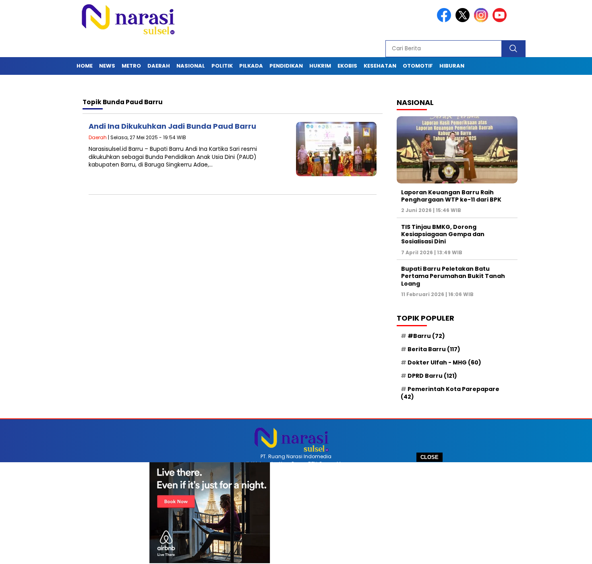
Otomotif (418, 66)
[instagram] (482, 20)
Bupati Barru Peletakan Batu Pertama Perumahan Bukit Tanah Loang (453, 276)
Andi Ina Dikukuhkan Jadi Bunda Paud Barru (172, 126)
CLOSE (429, 457)
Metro (131, 66)
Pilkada (251, 66)
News (107, 66)
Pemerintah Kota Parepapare (450, 392)
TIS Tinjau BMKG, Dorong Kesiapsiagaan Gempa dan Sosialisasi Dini (442, 234)
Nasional (190, 66)
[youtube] (501, 20)
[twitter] (463, 20)
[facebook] (445, 20)
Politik (222, 66)
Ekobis (347, 66)
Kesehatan (380, 66)
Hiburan (451, 66)
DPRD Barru (432, 375)
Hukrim (320, 66)
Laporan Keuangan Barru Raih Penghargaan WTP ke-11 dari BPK (451, 196)
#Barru (426, 336)
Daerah (158, 66)
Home (85, 66)
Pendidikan (286, 66)
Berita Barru (434, 349)
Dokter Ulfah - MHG (444, 362)
